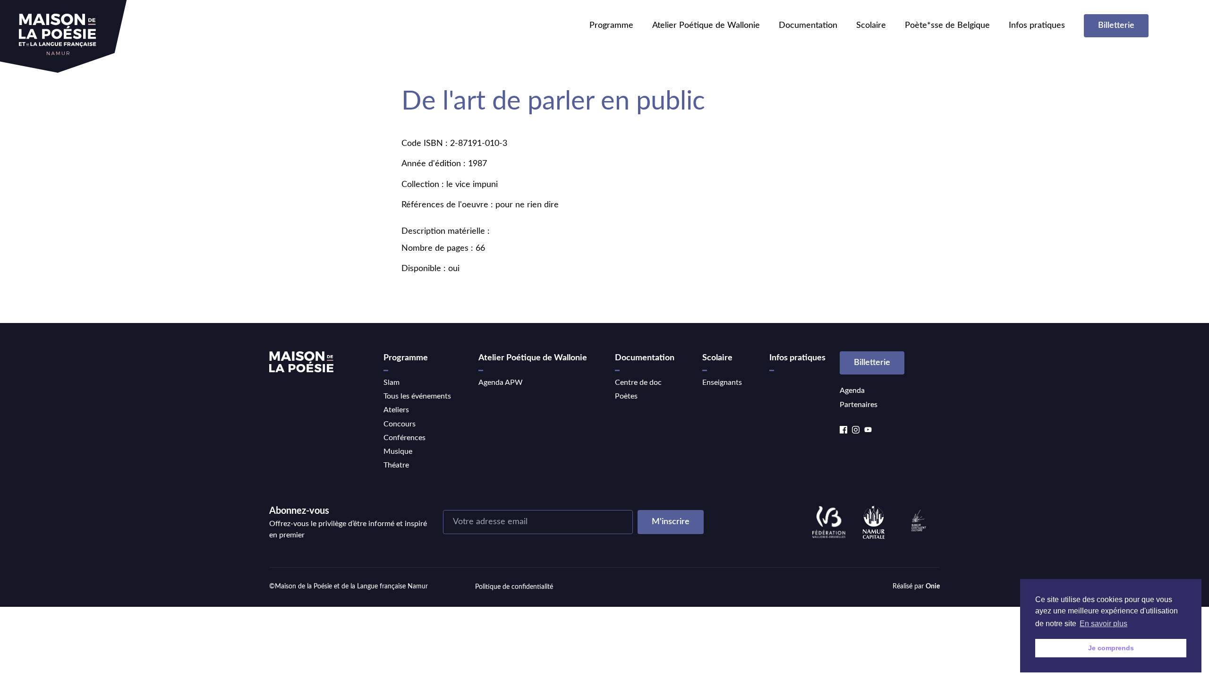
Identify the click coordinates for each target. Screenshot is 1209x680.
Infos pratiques (1037, 25)
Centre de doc (638, 382)
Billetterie (1116, 25)
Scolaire (871, 25)
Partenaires (858, 404)
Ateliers (396, 410)
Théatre (396, 465)
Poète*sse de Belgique (947, 25)
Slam (391, 382)
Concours (399, 424)
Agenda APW (500, 382)
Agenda (852, 390)
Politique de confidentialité (514, 587)
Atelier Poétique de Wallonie (706, 25)
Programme (611, 25)
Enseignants (722, 382)
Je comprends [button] (1111, 648)
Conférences (404, 438)
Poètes (626, 396)
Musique (397, 451)
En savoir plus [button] (1103, 624)
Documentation (808, 25)
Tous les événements (417, 396)
